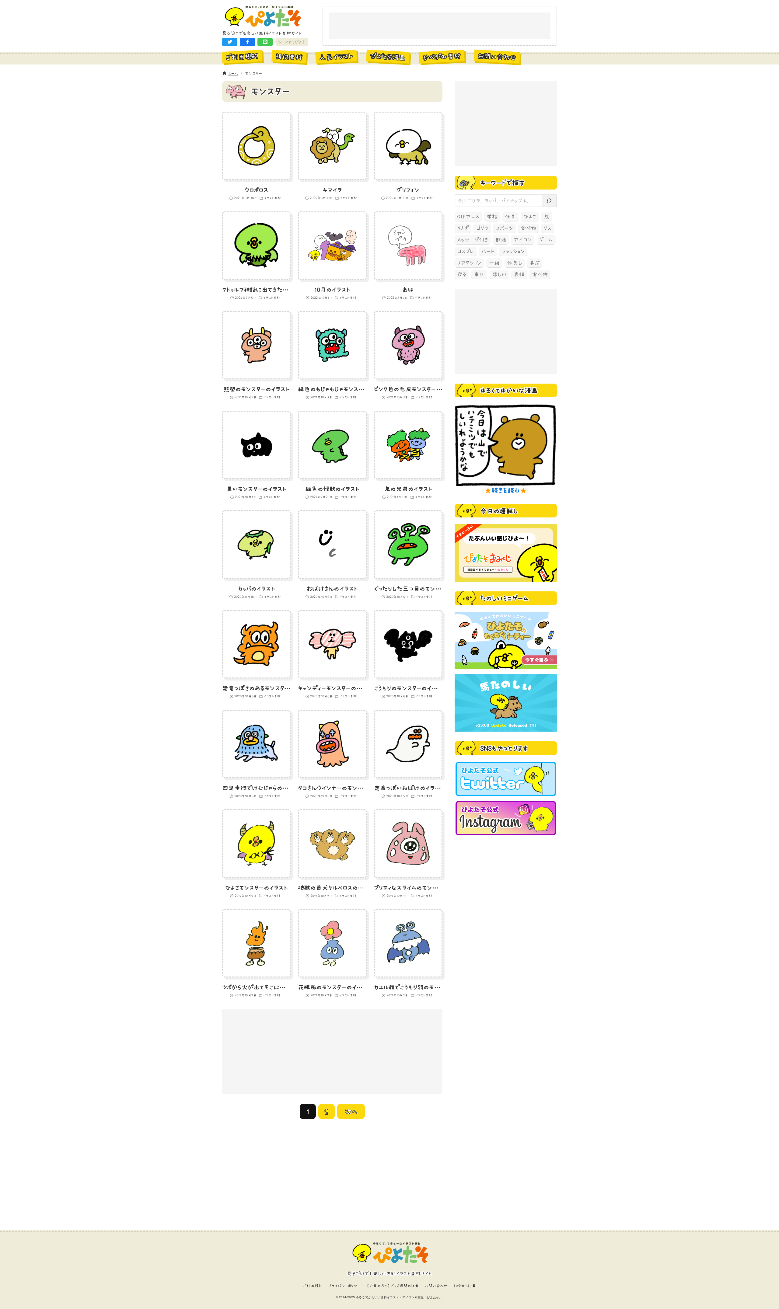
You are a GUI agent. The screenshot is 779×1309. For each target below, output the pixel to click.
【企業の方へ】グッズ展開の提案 (392, 1286)
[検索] (549, 201)
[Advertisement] (439, 26)
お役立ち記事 (464, 1286)
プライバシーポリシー (344, 1286)
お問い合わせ (436, 1286)
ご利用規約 (313, 1286)
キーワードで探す (502, 182)
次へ (351, 1111)
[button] (229, 42)
